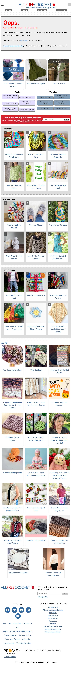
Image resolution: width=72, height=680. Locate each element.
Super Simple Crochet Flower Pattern (35, 327)
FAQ (17, 627)
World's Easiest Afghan (36, 84)
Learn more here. (10, 657)
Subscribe (26, 639)
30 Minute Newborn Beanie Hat (58, 155)
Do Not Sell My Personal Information (17, 631)
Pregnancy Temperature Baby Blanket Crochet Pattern (12, 405)
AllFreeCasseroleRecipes (52, 632)
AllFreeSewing (53, 615)
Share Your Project (12, 639)
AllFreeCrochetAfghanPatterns (53, 610)
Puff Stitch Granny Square (12, 438)
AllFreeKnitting (53, 607)
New (3, 343)
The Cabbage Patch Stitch (58, 186)
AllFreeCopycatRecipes (53, 629)
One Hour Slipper (36, 225)
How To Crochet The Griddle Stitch (59, 541)
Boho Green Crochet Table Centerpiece (36, 438)
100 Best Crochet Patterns (26, 102)
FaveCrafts (53, 613)
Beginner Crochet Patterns (45, 102)
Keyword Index (10, 635)
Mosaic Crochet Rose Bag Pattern (59, 509)
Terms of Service (23, 643)
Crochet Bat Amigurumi (12, 473)
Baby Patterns (45, 108)
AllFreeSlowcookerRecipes (53, 626)
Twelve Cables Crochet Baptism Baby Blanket (36, 403)
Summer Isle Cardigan (58, 225)
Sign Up (66, 119)
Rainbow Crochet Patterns (62, 102)
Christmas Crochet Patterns (62, 96)
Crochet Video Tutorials (27, 110)
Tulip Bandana (36, 370)
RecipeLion (53, 621)
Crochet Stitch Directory (26, 97)
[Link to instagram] (28, 610)
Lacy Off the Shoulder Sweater (36, 257)
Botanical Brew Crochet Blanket (59, 371)
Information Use (25, 122)
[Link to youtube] (18, 616)
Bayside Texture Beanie (36, 540)
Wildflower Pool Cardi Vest (14, 296)
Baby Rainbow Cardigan (36, 295)
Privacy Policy (25, 635)
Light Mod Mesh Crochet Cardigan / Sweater (58, 329)
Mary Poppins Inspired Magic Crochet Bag (14, 327)
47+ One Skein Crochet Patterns (13, 85)
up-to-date (24, 41)
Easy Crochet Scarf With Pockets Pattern (12, 509)
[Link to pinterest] (21, 610)
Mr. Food (53, 624)
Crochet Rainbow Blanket (14, 226)
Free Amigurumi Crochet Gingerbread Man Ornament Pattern (59, 475)
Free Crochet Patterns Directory (10, 96)
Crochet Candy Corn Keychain (59, 403)
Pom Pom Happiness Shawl (36, 155)
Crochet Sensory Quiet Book (36, 509)
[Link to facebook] (7, 610)
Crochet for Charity (10, 103)
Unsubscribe (9, 643)
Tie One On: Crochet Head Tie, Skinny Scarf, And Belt (60, 440)
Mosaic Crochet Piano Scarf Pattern (12, 541)
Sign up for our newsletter (13, 46)
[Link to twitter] (14, 610)
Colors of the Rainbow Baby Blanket (14, 155)
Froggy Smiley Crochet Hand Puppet (36, 186)
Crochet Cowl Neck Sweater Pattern (53, 574)
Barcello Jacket (59, 84)
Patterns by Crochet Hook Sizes (10, 109)
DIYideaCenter (53, 618)
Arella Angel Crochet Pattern (14, 257)
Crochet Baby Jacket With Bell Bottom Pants (36, 474)
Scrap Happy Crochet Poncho (58, 296)
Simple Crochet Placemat (18, 573)
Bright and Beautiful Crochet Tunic (58, 257)
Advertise (17, 623)
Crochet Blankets (45, 97)
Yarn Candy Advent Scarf (12, 370)
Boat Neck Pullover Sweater (14, 186)
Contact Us (27, 623)
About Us (7, 623)
